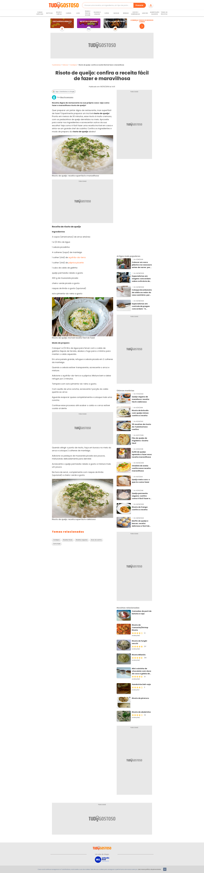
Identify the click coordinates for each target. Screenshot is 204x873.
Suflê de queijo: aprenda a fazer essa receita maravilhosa (142, 454)
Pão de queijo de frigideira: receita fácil (140, 440)
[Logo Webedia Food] (102, 859)
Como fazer (56, 544)
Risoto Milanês (139, 655)
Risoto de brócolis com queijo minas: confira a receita (140, 413)
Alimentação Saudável (154, 13)
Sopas (107, 13)
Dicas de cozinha (96, 540)
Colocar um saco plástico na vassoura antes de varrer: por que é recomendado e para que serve (142, 265)
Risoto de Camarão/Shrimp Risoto (140, 627)
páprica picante (76, 262)
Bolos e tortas (59, 13)
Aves (78, 13)
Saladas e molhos (97, 13)
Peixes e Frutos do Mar (87, 13)
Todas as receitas (164, 13)
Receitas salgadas (82, 540)
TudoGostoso (56, 65)
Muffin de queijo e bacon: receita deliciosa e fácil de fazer (140, 523)
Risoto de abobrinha (141, 712)
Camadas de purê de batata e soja (141, 612)
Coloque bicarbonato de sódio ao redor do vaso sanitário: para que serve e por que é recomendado (142, 292)
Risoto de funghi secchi (139, 642)
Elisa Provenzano (66, 97)
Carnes (68, 13)
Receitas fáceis (67, 540)
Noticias (65, 65)
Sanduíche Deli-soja (141, 684)
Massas (116, 13)
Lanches (145, 13)
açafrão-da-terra (77, 257)
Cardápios (73, 65)
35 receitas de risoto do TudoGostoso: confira (141, 427)
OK (165, 869)
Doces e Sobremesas (135, 13)
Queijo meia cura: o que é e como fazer (141, 480)
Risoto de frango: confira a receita (140, 508)
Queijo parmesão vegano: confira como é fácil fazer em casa (142, 496)
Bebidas (126, 13)
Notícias (49, 13)
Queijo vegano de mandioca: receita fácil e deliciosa (140, 399)
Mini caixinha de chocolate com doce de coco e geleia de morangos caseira (141, 671)
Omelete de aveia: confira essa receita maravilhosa (141, 468)
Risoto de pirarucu (140, 698)
